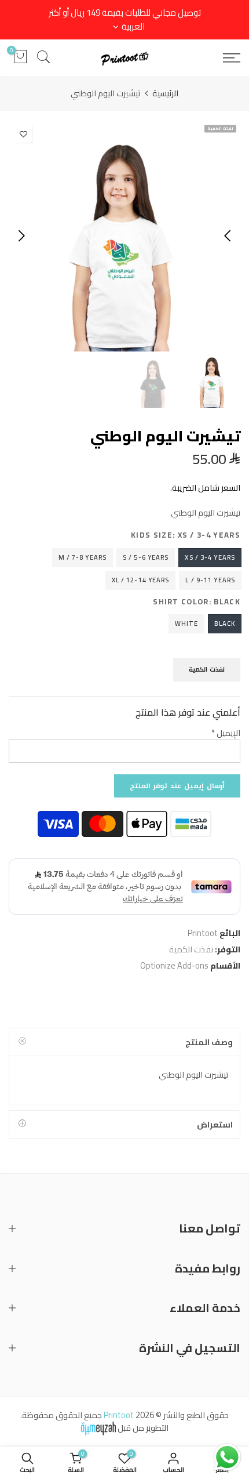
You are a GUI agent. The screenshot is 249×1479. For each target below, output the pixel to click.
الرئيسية (165, 93)
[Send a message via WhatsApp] (227, 1457)
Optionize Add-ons (174, 965)
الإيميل (225, 733)
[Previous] (228, 235)
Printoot (203, 933)
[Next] (20, 235)
